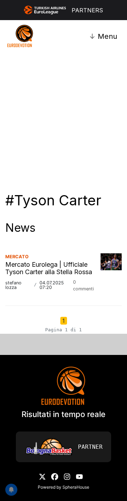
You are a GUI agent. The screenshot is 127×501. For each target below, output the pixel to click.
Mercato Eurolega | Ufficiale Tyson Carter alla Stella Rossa (48, 268)
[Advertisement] (63, 115)
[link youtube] (79, 476)
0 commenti (83, 285)
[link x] (42, 476)
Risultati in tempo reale (63, 414)
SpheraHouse (75, 487)
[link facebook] (54, 476)
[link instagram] (67, 476)
